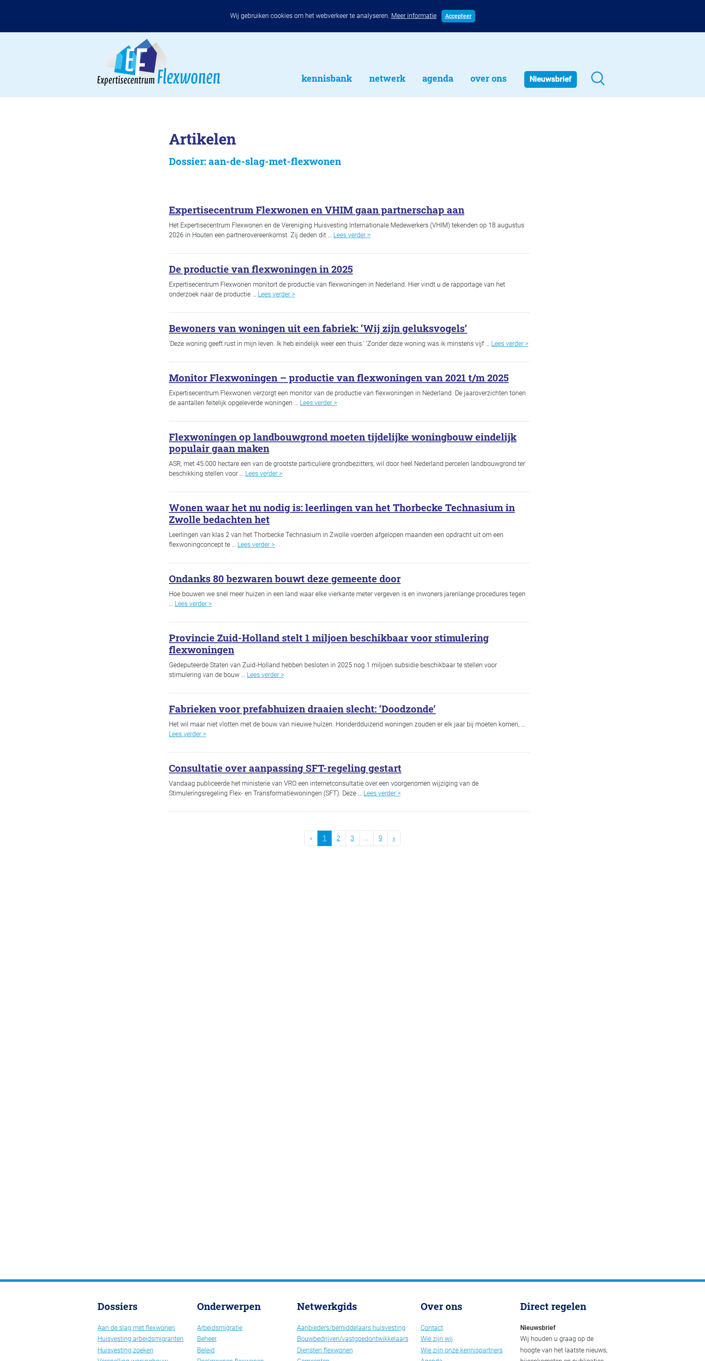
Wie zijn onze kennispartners (462, 1350)
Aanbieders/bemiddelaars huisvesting (351, 1328)
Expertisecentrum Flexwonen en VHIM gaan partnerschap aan (316, 209)
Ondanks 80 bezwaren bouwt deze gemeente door (285, 578)
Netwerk (387, 78)
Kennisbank (327, 78)
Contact (432, 1328)
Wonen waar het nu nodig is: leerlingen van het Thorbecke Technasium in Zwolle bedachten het (342, 513)
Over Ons (488, 78)
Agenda (437, 78)
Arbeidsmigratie (219, 1328)
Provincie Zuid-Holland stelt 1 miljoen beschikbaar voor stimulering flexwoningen (329, 643)
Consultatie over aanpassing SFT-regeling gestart (285, 768)
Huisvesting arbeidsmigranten (141, 1339)
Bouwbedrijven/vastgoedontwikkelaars (352, 1339)
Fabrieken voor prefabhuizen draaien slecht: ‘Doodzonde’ (302, 708)
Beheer (207, 1339)
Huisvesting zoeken (125, 1350)
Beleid (206, 1350)
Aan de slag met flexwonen (136, 1328)
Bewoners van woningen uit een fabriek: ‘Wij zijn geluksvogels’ (318, 328)
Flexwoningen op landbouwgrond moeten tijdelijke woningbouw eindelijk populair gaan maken (343, 442)
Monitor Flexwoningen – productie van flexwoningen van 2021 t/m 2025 (339, 377)
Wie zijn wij (437, 1339)
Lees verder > (351, 235)
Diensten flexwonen (325, 1350)
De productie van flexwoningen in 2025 (261, 269)
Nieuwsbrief (551, 79)
